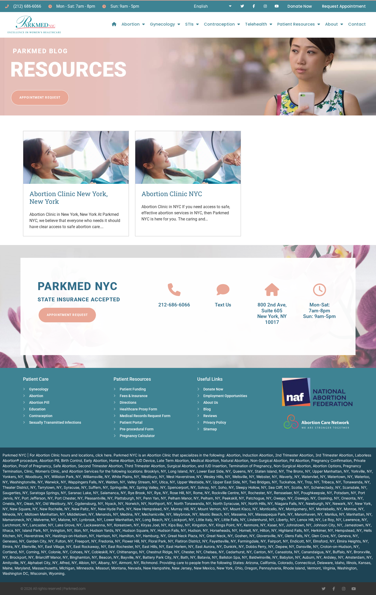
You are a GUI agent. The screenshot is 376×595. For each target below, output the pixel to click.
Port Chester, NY (69, 498)
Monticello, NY (272, 509)
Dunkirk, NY (234, 546)
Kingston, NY (203, 525)
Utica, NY (167, 482)
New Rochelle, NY (55, 509)
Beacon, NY (109, 557)
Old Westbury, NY (58, 503)
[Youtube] (276, 6)
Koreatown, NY (126, 525)
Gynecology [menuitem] (162, 24)
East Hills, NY (153, 546)
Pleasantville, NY (99, 498)
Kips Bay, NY (179, 525)
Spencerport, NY (182, 487)
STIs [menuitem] (189, 24)
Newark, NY (343, 503)
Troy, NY (312, 482)
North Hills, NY (260, 503)
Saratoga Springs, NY (48, 493)
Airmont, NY (129, 562)
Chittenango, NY (130, 552)
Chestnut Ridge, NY (162, 552)
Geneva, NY (348, 536)
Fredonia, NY (109, 541)
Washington (347, 568)
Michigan (66, 568)
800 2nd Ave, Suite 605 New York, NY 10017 (272, 313)
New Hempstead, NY (151, 509)
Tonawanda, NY (356, 482)
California (268, 562)
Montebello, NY (329, 509)
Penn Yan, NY (154, 498)
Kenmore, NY (255, 525)
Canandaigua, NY (316, 552)
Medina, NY (130, 514)
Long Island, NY (181, 471)
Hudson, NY (198, 530)
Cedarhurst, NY (239, 552)
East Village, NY (58, 546)
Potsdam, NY (345, 493)
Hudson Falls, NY (172, 530)
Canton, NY (263, 552)
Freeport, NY (85, 541)
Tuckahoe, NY (291, 482)
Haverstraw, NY (37, 536)
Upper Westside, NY (194, 482)
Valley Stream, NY (142, 482)
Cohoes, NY (80, 552)
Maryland (22, 568)
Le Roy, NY (332, 519)
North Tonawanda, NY (192, 503)
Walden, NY (115, 482)
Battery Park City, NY (161, 557)
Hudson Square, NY (139, 530)
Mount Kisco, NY (244, 509)
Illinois (351, 562)
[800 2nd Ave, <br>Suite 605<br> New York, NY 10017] (272, 289)
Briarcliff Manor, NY (52, 557)
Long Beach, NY (156, 519)
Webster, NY (266, 476)
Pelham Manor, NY (183, 498)
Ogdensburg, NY (89, 503)
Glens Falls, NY (297, 536)
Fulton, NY (64, 541)
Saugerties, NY (15, 493)
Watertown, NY (339, 476)
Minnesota (85, 568)
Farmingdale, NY (252, 541)
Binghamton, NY (83, 557)
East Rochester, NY (124, 546)
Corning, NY (36, 552)
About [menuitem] (331, 24)
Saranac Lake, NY (83, 493)
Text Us (223, 305)
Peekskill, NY (233, 498)
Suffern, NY (98, 487)
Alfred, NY (68, 562)
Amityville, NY (14, 562)
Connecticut (305, 562)
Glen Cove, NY (324, 536)
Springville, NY (122, 487)
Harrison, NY (106, 536)
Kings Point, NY (229, 525)
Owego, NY (283, 498)
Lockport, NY (183, 519)
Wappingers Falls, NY (86, 482)
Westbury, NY (152, 476)
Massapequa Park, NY (274, 514)
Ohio (238, 568)
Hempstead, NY (348, 530)
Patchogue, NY (258, 498)
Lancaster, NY (41, 525)
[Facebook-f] (254, 6)
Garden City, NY (39, 541)
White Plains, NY (125, 476)
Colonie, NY (58, 552)
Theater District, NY (19, 487)
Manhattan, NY (358, 514)
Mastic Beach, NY (214, 514)
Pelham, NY (210, 498)
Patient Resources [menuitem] (296, 24)
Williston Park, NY (66, 476)
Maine (8, 568)
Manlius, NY (334, 514)
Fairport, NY (278, 541)
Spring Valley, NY (151, 487)
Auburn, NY (312, 557)
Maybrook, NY (185, 514)
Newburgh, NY (318, 503)
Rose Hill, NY (180, 493)
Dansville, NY (307, 546)
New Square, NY (24, 509)
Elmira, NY (11, 546)
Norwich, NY (135, 503)
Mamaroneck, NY (17, 519)
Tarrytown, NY (50, 487)
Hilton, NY (268, 530)
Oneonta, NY (352, 498)
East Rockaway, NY (89, 546)
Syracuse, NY (75, 487)
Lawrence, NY (355, 519)
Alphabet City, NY (43, 562)
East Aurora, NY (208, 546)
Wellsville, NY (243, 476)
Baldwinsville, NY (263, 557)
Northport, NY (160, 503)
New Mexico (204, 568)
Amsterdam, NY (358, 557)
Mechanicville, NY (156, 514)
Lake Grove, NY (68, 525)
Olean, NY (32, 503)
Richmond (149, 562)
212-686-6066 (174, 305)
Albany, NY (107, 562)
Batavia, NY (207, 557)
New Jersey (182, 568)
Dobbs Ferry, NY (259, 546)
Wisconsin (38, 573)
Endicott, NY (300, 541)
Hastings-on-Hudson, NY (73, 536)
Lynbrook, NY (90, 519)
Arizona (252, 562)
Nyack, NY (114, 503)
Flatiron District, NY (191, 541)
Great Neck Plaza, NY (186, 536)
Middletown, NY (80, 514)
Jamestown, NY (357, 525)
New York (225, 568)
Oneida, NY (12, 503)
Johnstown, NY (298, 525)
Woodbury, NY (37, 476)
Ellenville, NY (32, 546)
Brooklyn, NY (155, 471)
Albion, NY (87, 562)
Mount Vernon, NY (213, 509)
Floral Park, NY (160, 541)
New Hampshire (156, 568)
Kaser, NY (276, 525)
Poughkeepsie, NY (316, 493)
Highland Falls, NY (294, 530)
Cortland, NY (13, 552)
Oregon (251, 568)
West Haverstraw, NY (184, 476)
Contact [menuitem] (357, 24)
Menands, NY (107, 514)
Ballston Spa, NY (233, 557)
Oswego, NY (305, 498)
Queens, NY (243, 471)
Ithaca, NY (11, 530)
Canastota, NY (287, 552)
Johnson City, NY (327, 525)
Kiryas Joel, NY (153, 525)
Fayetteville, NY (222, 541)
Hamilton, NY (130, 536)
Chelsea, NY (213, 552)
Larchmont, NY (15, 525)
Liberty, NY (285, 519)
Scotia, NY (300, 487)
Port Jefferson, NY (37, 498)
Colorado (285, 562)
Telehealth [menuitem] (256, 24)
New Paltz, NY (84, 509)
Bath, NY (188, 557)
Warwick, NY (55, 482)
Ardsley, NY (333, 557)
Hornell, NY (248, 530)
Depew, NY (284, 546)
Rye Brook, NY (140, 493)
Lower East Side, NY (214, 471)
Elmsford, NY (324, 541)
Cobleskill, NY (103, 552)
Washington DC (15, 573)
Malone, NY (67, 519)
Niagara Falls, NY (289, 503)
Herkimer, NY (322, 530)
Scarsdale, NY (354, 487)
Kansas (364, 562)
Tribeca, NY (331, 482)
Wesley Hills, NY (217, 476)
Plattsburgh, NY (128, 498)
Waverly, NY (289, 476)
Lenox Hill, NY (308, 519)
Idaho (339, 562)
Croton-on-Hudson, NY (339, 546)
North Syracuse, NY (229, 503)
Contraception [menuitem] (219, 24)
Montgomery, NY (300, 509)
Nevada (134, 568)
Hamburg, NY (154, 536)
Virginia (329, 568)
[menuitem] (114, 24)
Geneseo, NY (13, 541)
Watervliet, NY (313, 476)
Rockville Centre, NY (229, 493)
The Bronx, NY (298, 471)
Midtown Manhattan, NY (45, 514)
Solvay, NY (207, 487)
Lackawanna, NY (98, 525)
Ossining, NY (328, 498)
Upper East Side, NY (230, 482)
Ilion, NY (81, 530)
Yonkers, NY (13, 476)
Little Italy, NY (207, 519)
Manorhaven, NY (309, 514)
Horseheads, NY (223, 530)
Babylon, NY (290, 557)
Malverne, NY (45, 519)
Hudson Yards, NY (105, 530)
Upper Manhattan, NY (330, 471)
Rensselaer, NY (286, 493)
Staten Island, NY (269, 471)
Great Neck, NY (219, 536)
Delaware (325, 562)
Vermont (314, 568)
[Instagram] (265, 6)
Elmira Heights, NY (352, 541)
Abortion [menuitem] (130, 24)
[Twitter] (242, 6)
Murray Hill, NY (183, 509)
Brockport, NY (22, 557)
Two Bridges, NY (263, 482)
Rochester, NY (260, 493)
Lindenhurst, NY (260, 519)
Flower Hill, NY (134, 541)
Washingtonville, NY (26, 482)
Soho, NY (226, 487)
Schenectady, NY (325, 487)
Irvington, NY (61, 530)
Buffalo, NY (342, 552)
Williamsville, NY (96, 476)
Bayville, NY (131, 557)
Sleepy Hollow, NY (251, 487)
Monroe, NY (353, 509)
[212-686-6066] (174, 289)
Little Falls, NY (233, 519)
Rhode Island (294, 568)
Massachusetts (44, 568)
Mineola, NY (13, 514)
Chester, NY (191, 552)
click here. (104, 455)
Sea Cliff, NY (278, 487)
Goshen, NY (245, 536)
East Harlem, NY (179, 546)
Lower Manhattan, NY (122, 519)
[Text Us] (223, 289)
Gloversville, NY (270, 536)
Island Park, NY (35, 530)
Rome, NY (201, 493)
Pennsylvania (270, 568)
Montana (118, 568)
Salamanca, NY (113, 493)
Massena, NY (242, 514)
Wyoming (56, 573)
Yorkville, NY (361, 471)
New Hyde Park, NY (114, 509)
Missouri (102, 568)
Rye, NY (161, 493)
